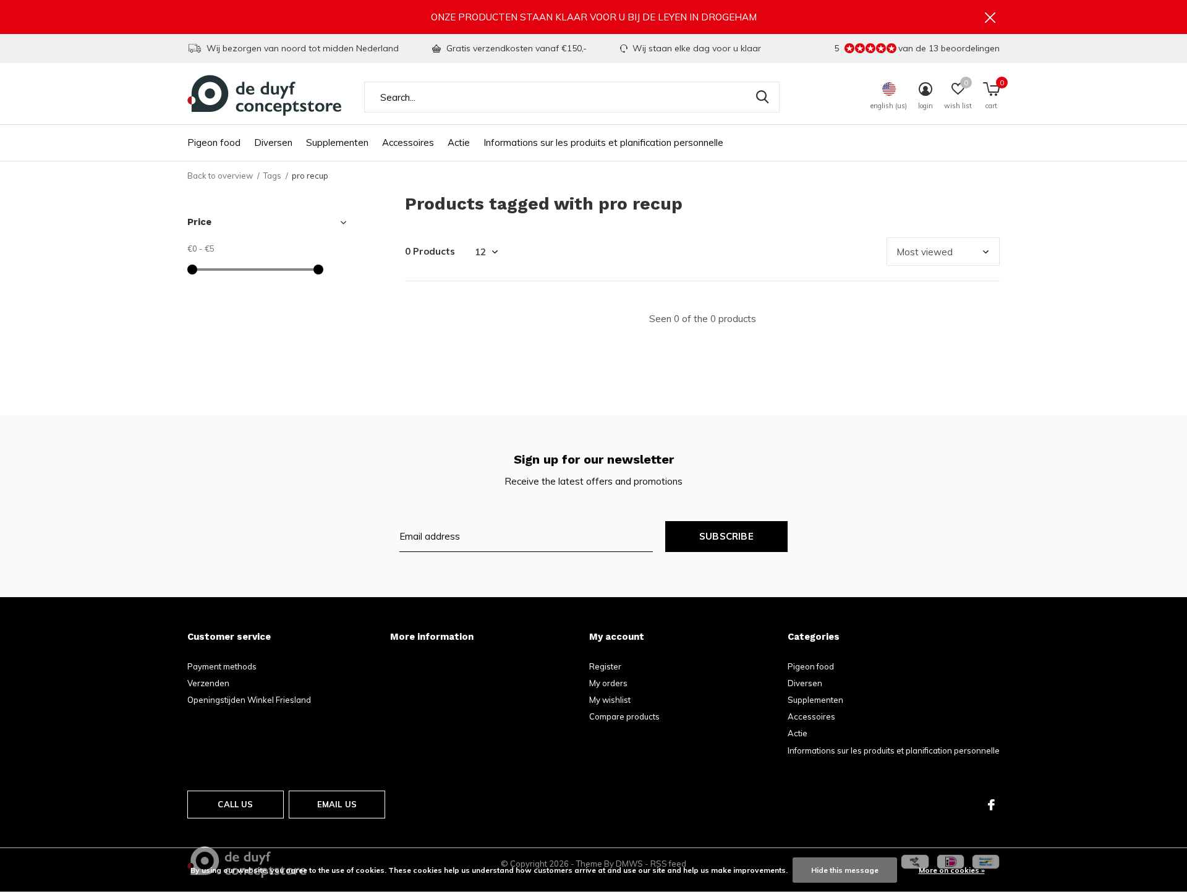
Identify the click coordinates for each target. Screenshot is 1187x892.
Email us (337, 804)
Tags (272, 176)
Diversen (273, 142)
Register (605, 666)
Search (762, 97)
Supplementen (337, 142)
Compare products (624, 716)
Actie (459, 142)
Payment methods (222, 666)
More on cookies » (952, 870)
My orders (608, 683)
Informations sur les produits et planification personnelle (603, 142)
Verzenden (208, 683)
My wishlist (610, 700)
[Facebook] (991, 804)
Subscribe (726, 536)
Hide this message (845, 870)
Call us (235, 804)
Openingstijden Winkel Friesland (249, 700)
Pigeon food (213, 142)
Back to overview (220, 176)
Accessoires (408, 142)
